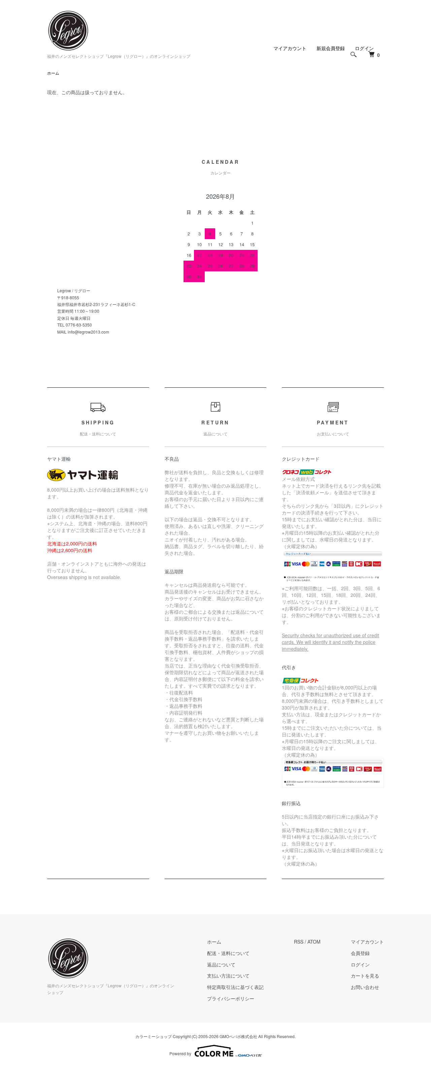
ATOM (314, 941)
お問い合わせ (365, 987)
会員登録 (360, 953)
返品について (221, 964)
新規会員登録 (331, 48)
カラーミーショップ (153, 1036)
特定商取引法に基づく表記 (235, 987)
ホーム (53, 73)
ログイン (360, 964)
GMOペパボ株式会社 (238, 1036)
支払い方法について (228, 975)
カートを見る (365, 975)
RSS (298, 941)
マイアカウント (289, 48)
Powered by (180, 1053)
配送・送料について (228, 953)
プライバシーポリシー (230, 998)
